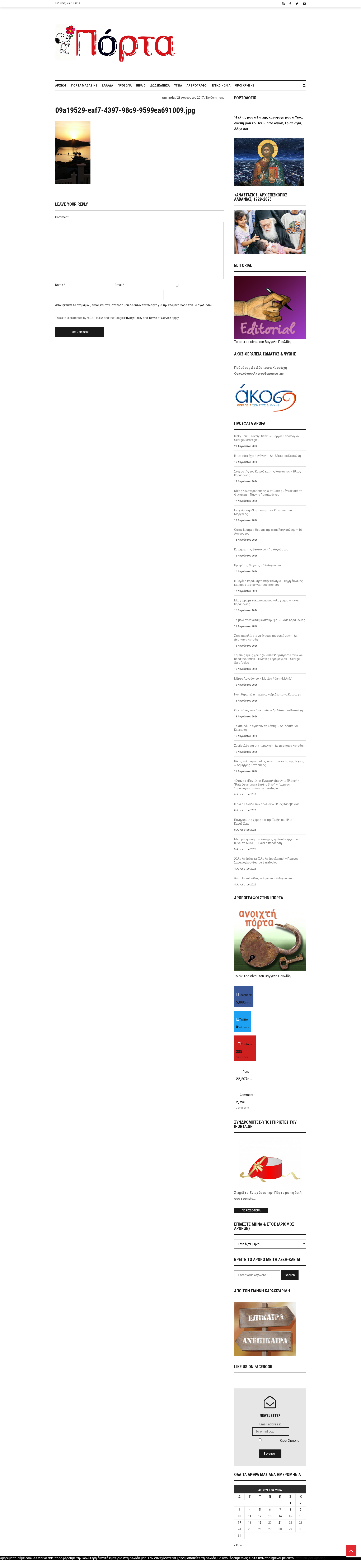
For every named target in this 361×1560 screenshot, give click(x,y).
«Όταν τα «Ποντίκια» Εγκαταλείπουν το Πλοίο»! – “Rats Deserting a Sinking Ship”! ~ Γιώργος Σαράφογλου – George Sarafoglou (267, 784)
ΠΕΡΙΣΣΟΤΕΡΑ (251, 1210)
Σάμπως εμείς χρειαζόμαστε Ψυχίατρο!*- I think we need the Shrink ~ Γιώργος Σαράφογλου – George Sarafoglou (268, 658)
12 (260, 1516)
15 (290, 1516)
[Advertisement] (243, 41)
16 (300, 1516)
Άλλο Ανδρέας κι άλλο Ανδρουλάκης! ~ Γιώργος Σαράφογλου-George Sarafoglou (266, 860)
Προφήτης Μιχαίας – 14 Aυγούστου (258, 565)
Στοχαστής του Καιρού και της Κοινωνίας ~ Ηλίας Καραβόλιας (267, 473)
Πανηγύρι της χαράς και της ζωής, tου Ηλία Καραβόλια (263, 821)
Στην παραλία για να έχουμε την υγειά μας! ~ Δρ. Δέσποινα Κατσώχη (266, 637)
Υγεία (178, 85)
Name (59, 285)
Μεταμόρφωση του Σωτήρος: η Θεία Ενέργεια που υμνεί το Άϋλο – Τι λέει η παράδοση (267, 841)
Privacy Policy (133, 318)
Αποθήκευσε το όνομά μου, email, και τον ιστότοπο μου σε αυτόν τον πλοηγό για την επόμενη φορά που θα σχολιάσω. (133, 305)
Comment (62, 217)
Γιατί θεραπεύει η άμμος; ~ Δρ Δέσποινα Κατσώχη (267, 694)
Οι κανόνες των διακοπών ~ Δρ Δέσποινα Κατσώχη (268, 710)
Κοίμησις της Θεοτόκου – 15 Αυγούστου (261, 549)
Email (118, 285)
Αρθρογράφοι (197, 85)
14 (280, 1516)
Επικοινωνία (221, 85)
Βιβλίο (141, 85)
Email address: (270, 1424)
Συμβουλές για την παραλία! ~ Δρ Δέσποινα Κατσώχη (269, 745)
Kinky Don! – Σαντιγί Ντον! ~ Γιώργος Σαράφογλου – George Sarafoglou (268, 438)
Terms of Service (160, 318)
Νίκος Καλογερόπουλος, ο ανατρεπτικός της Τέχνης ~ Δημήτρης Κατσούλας (269, 763)
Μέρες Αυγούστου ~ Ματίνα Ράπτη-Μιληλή (263, 678)
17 (239, 1522)
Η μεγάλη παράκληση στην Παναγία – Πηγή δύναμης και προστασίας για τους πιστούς (268, 582)
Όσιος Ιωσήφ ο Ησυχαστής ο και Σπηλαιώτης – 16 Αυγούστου (268, 531)
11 (249, 1516)
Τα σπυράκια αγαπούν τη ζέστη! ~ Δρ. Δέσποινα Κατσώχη (266, 727)
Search (290, 1275)
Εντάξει (300, 1558)
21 (280, 1522)
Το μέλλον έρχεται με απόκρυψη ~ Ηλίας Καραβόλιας (269, 620)
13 (270, 1516)
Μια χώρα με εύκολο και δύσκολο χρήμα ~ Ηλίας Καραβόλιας (267, 602)
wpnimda (168, 97)
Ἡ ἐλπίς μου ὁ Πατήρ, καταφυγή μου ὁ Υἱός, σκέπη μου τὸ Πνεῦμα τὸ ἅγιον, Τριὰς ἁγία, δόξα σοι (268, 123)
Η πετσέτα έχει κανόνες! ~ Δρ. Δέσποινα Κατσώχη (267, 455)
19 (260, 1522)
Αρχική (60, 85)
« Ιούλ (238, 1545)
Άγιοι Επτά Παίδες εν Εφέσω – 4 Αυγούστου (264, 878)
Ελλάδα (107, 85)
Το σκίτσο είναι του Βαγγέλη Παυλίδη (262, 342)
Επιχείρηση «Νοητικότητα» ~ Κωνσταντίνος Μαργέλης (264, 512)
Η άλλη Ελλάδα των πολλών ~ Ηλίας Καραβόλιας (267, 804)
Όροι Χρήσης (244, 85)
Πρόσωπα (125, 85)
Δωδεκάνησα (160, 85)
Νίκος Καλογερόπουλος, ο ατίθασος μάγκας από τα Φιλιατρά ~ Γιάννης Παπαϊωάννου (268, 492)
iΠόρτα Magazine (83, 85)
